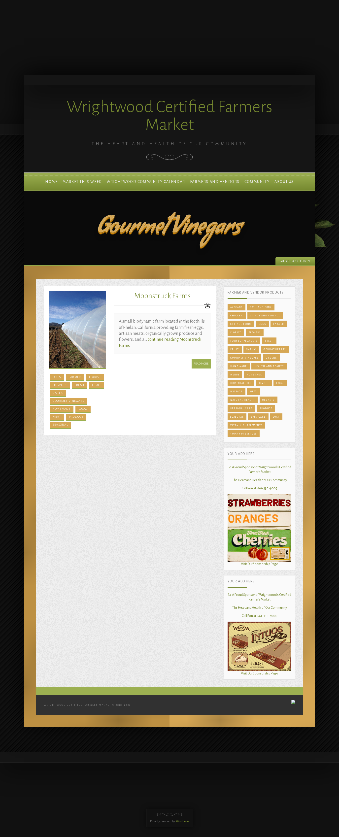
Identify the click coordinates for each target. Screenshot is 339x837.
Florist (95, 377)
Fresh (79, 385)
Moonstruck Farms (162, 296)
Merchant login (295, 261)
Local (83, 408)
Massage (236, 391)
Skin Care (258, 417)
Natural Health (242, 400)
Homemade (61, 408)
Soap (276, 417)
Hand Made (238, 366)
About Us (284, 182)
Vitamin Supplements (246, 425)
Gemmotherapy (275, 349)
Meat (57, 416)
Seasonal (60, 424)
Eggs (57, 377)
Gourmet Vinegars (68, 400)
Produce (76, 416)
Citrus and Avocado (265, 315)
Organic (268, 400)
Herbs (234, 374)
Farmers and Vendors (214, 182)
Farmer (75, 377)
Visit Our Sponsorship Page (259, 564)
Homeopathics (240, 383)
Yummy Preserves (243, 434)
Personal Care (241, 408)
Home (51, 182)
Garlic (58, 393)
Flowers (60, 385)
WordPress (182, 821)
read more (201, 363)
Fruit (96, 385)
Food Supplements (244, 341)
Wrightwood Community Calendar (146, 182)
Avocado (236, 307)
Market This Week (82, 182)
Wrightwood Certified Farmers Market (169, 116)
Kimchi (264, 383)
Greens (271, 358)
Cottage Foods (240, 324)
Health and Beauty (269, 366)
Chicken (236, 315)
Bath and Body (261, 307)
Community (257, 182)
